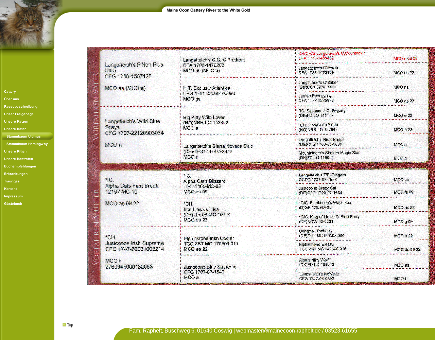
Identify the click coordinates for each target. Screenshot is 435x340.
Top (70, 325)
